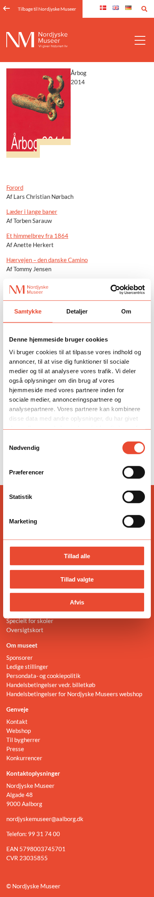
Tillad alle (77, 556)
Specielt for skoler (29, 620)
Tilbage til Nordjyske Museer (47, 9)
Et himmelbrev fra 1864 (37, 235)
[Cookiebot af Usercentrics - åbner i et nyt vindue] (111, 289)
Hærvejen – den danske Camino (47, 259)
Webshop (18, 730)
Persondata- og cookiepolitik (43, 675)
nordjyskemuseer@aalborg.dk (44, 818)
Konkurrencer (24, 757)
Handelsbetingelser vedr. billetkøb (50, 684)
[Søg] (144, 9)
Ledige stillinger (27, 666)
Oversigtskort (24, 629)
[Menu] (140, 40)
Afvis (77, 602)
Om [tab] (126, 311)
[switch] (133, 472)
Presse (15, 748)
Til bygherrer (23, 739)
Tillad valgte (77, 579)
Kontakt (17, 721)
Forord (14, 187)
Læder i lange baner (31, 211)
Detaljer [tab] (77, 311)
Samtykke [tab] (27, 311)
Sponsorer (19, 657)
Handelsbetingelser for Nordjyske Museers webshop (74, 693)
